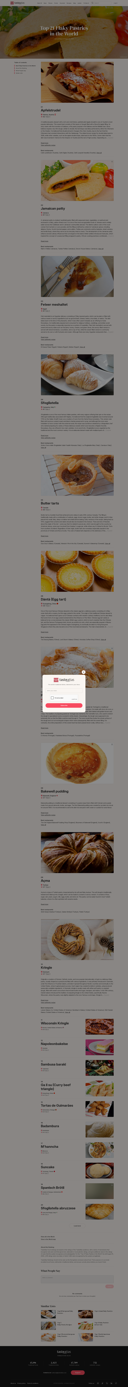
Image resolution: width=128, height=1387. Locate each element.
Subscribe (64, 705)
